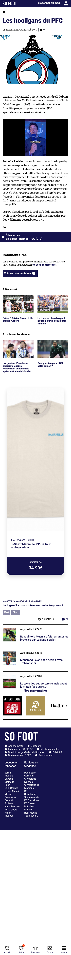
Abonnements (15, 745)
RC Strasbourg (30, 793)
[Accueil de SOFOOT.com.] (10, 3)
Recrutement (46, 755)
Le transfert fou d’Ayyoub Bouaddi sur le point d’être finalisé (52, 300)
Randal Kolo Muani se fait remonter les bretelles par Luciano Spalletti (32, 627)
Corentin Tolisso (9, 802)
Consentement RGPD (19, 755)
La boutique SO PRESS (20, 749)
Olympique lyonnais (30, 780)
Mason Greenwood (11, 796)
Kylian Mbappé (9, 814)
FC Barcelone (31, 800)
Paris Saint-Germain (30, 774)
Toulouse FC (31, 815)
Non (15, 612)
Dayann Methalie (9, 780)
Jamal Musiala (9, 774)
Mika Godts (11, 809)
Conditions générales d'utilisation (26, 752)
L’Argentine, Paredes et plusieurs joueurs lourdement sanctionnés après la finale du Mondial (17, 346)
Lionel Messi (12, 791)
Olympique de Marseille (31, 786)
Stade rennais (31, 797)
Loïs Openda (11, 788)
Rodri (7, 784)
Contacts (36, 745)
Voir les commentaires (17, 273)
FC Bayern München (29, 805)
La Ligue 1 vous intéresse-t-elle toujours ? (33, 605)
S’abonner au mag (49, 2)
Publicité (57, 752)
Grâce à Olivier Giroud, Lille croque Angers (16, 298)
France (28, 809)
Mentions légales (49, 749)
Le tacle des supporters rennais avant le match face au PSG (34, 674)
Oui (6, 612)
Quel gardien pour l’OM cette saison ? (50, 343)
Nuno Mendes (12, 806)
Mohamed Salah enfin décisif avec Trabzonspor (30, 649)
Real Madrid (30, 812)
